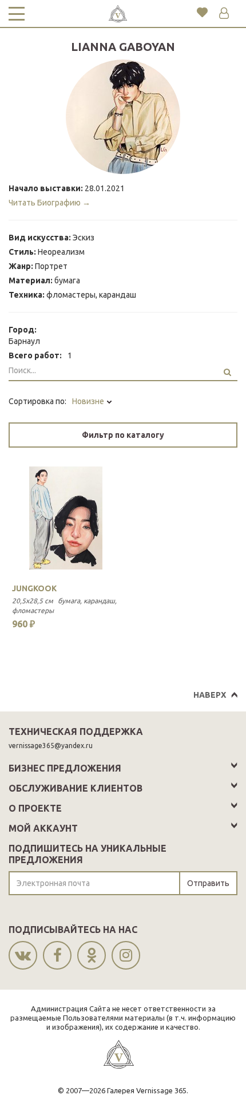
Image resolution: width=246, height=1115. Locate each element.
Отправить (208, 883)
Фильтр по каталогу (123, 435)
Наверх (209, 694)
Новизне (89, 401)
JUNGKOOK (34, 588)
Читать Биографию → (49, 202)
